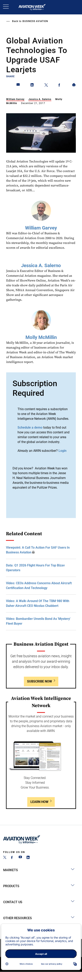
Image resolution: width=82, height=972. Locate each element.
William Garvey (15, 99)
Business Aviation (35, 21)
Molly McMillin (41, 337)
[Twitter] (4, 858)
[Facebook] (12, 858)
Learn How (39, 802)
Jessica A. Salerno (39, 99)
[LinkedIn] (28, 858)
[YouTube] (20, 858)
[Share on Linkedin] (32, 85)
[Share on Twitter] (46, 85)
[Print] (74, 85)
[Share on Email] (18, 85)
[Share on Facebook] (60, 85)
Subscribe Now (39, 681)
